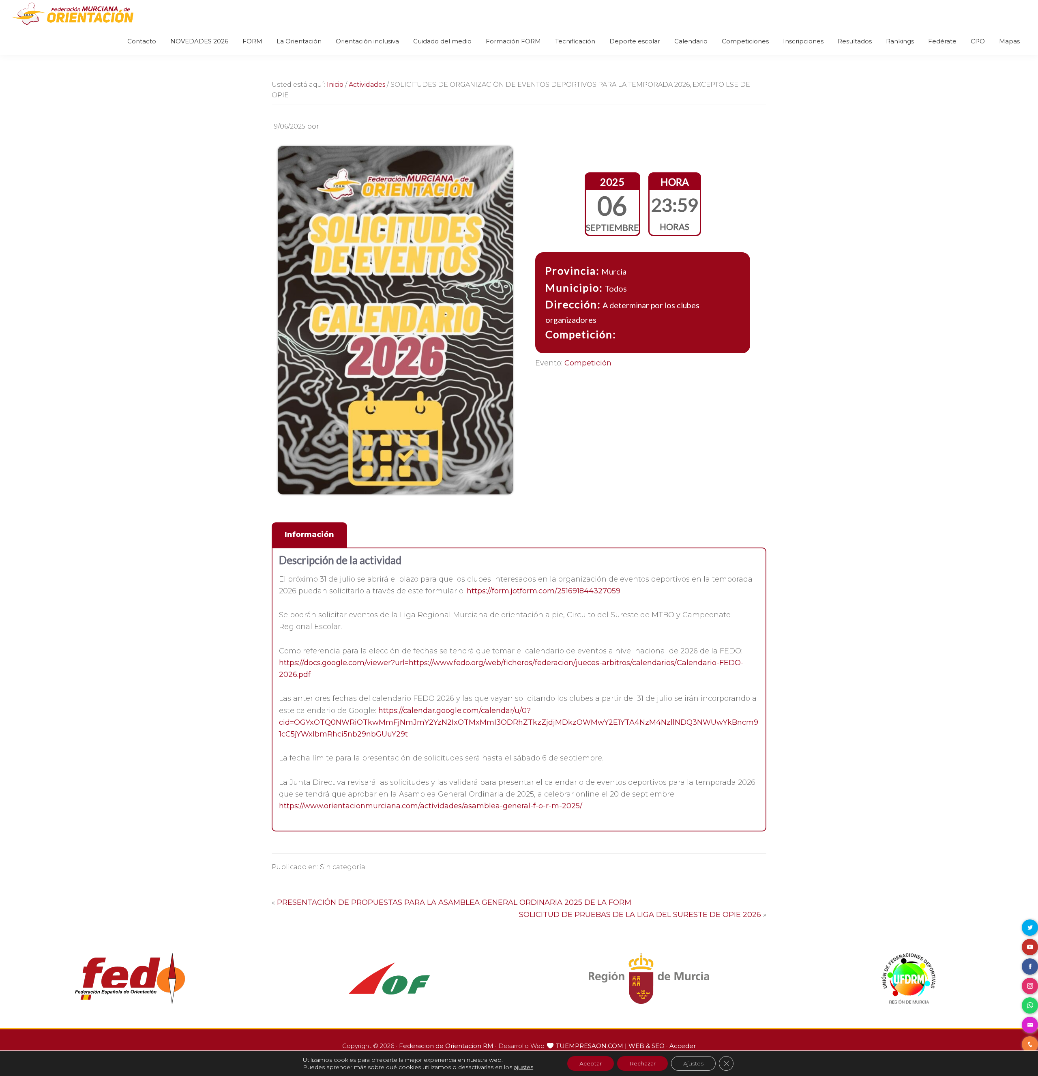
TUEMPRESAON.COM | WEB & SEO (610, 1046)
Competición (587, 363)
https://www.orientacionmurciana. (340, 805)
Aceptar (590, 1063)
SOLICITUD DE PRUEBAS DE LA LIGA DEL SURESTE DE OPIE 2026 (640, 914)
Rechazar (642, 1063)
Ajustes (693, 1063)
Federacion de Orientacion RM (446, 1046)
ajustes (523, 1067)
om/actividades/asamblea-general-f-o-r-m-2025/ (494, 805)
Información (309, 534)
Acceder (682, 1046)
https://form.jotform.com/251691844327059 (543, 590)
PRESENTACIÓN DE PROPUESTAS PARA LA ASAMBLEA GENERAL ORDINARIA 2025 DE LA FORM (454, 902)
